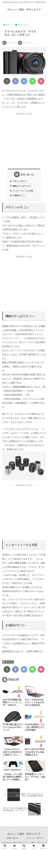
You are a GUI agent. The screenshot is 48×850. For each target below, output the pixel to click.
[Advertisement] (24, 141)
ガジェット (9, 662)
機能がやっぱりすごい (22, 186)
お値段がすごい (19, 195)
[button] (42, 522)
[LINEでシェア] (32, 81)
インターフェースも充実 (23, 191)
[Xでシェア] (7, 81)
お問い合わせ (12, 838)
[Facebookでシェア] (15, 81)
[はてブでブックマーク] (24, 81)
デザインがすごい (20, 181)
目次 (23, 174)
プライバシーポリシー (35, 838)
